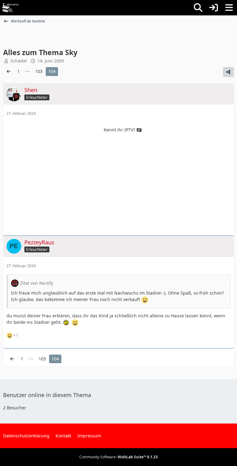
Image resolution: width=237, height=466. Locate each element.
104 (52, 71)
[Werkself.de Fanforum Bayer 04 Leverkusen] (10, 8)
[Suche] (198, 8)
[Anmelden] (213, 7)
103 (39, 71)
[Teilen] (228, 72)
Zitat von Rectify (36, 283)
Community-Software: (118, 457)
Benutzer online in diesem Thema (47, 395)
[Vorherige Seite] (8, 71)
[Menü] (229, 8)
